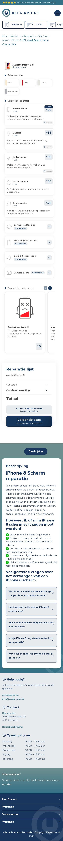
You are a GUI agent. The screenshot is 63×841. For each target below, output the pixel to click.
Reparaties (29, 36)
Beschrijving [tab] (36, 451)
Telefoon (43, 36)
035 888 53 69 (10, 695)
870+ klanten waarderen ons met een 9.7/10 (29, 2)
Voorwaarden (10, 814)
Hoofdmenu (9, 799)
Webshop (16, 36)
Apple (5, 40)
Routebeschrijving (12, 727)
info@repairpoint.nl (13, 699)
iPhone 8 (16, 40)
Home (5, 36)
